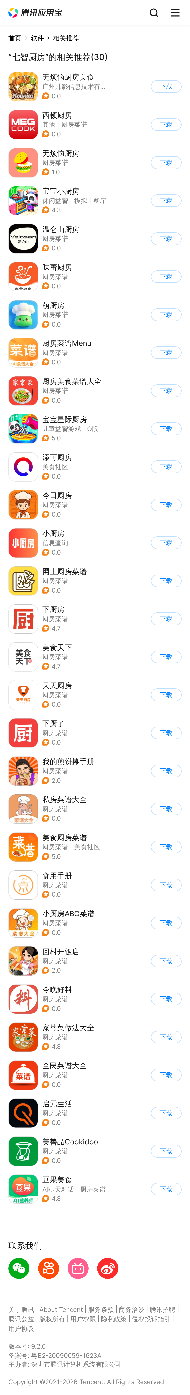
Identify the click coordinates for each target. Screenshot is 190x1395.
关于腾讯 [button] (21, 1309)
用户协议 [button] (21, 1328)
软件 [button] (37, 38)
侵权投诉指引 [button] (151, 1319)
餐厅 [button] (99, 200)
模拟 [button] (80, 200)
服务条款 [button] (101, 1309)
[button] (35, 13)
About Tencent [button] (61, 1309)
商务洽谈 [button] (131, 1309)
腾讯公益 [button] (21, 1319)
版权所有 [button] (52, 1319)
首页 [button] (14, 38)
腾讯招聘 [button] (162, 1309)
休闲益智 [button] (55, 200)
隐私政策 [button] (114, 1319)
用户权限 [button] (83, 1319)
